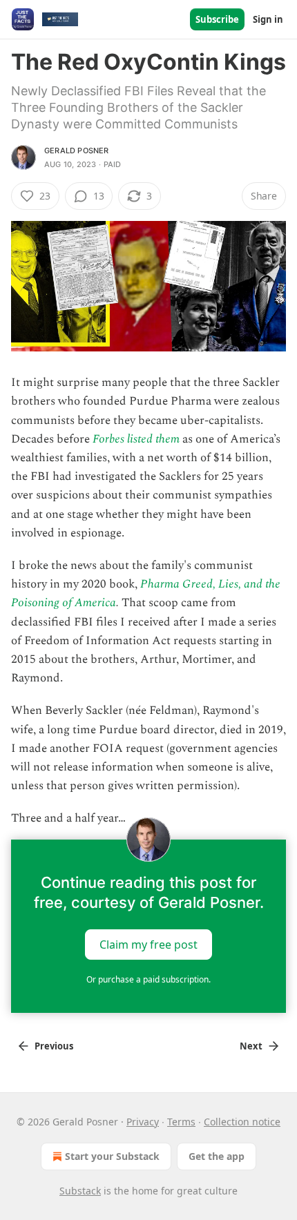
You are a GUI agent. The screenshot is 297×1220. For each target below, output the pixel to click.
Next (251, 1046)
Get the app (217, 1156)
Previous (54, 1046)
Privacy (142, 1121)
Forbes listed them (136, 439)
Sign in (268, 19)
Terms (181, 1121)
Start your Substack (112, 1156)
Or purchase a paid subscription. (148, 979)
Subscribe (217, 19)
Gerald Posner (76, 150)
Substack (80, 1190)
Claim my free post (148, 943)
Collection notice (242, 1121)
